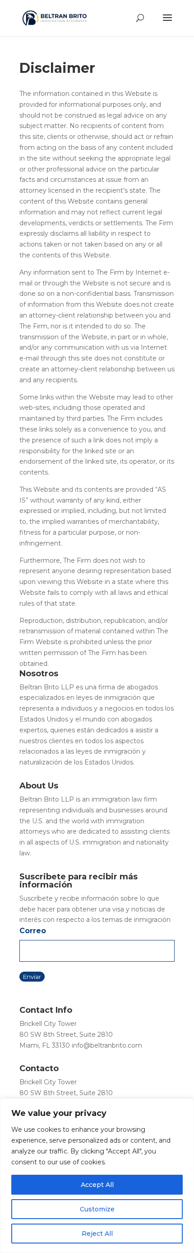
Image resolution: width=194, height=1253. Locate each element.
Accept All (97, 1185)
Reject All (97, 1233)
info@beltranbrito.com (107, 1045)
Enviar (32, 976)
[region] (97, 1175)
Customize (97, 1209)
